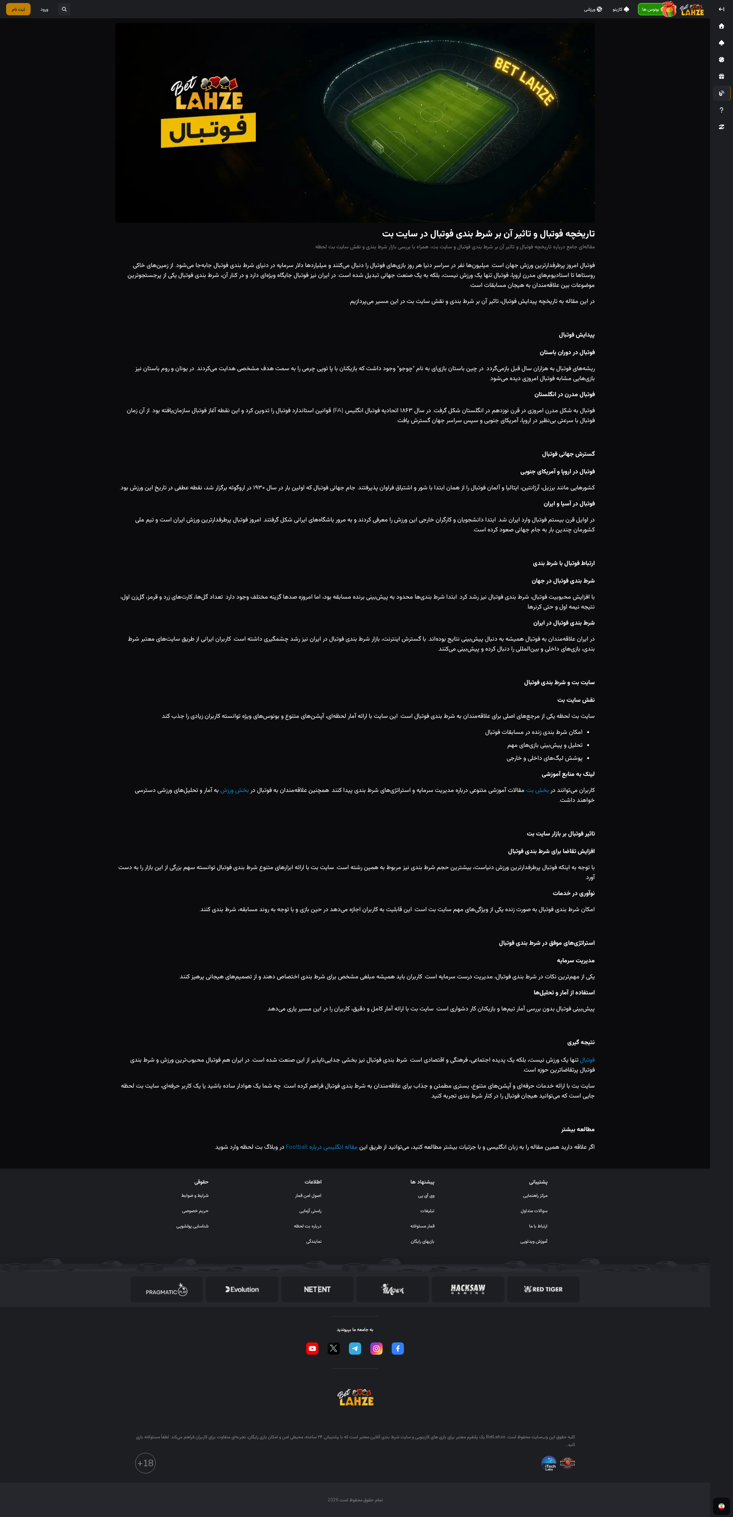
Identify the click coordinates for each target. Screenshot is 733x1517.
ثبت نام (18, 9)
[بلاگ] (722, 93)
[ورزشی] (721, 59)
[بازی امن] (721, 126)
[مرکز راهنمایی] (721, 110)
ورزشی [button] (589, 9)
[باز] (64, 9)
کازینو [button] (617, 9)
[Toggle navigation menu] (721, 9)
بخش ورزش (234, 790)
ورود (44, 9)
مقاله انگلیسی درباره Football (322, 1147)
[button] (721, 26)
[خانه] (721, 26)
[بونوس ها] (721, 76)
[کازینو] (721, 42)
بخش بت (537, 790)
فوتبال (587, 1060)
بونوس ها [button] (650, 9)
